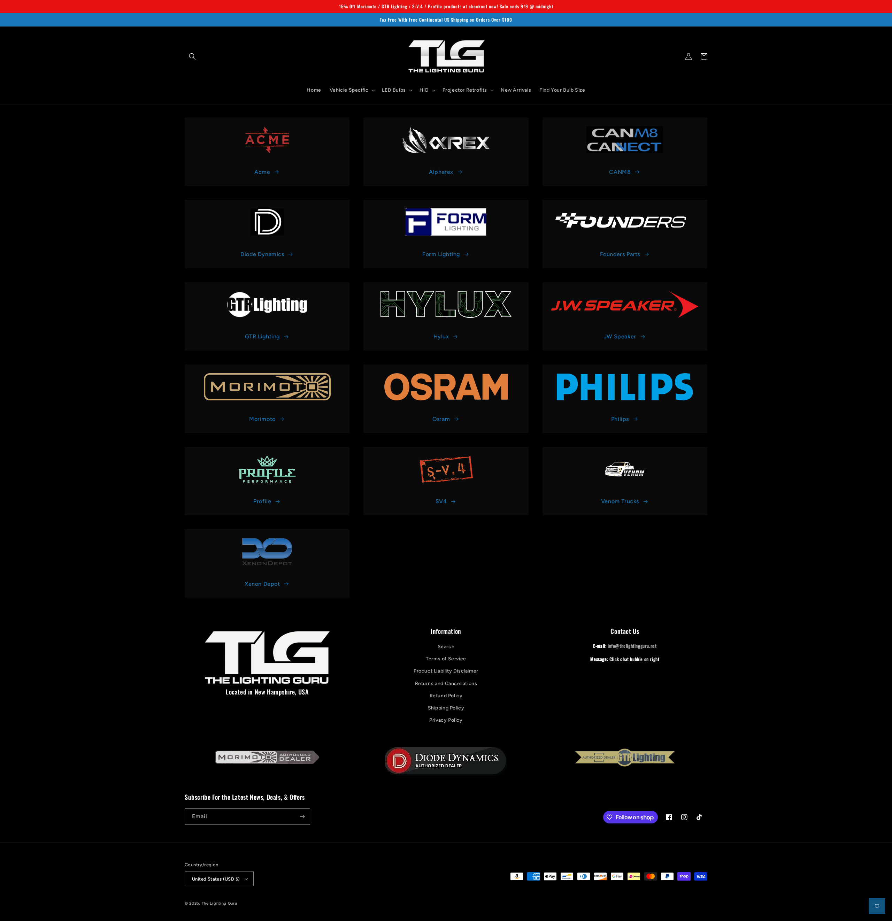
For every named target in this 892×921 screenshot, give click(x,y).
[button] (192, 56)
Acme (262, 172)
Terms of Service (446, 659)
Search (446, 647)
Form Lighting (441, 254)
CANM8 (620, 172)
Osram (441, 419)
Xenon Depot (262, 584)
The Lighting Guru (219, 903)
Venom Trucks (620, 501)
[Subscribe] (302, 816)
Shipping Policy (446, 708)
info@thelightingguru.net (632, 645)
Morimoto (262, 419)
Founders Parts (620, 254)
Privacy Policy (445, 720)
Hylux (441, 336)
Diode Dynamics (262, 254)
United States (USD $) (216, 879)
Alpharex (441, 172)
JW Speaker (620, 336)
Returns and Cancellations (446, 683)
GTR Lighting (262, 336)
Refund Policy (446, 696)
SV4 (441, 501)
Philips (620, 419)
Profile (262, 501)
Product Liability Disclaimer (446, 671)
